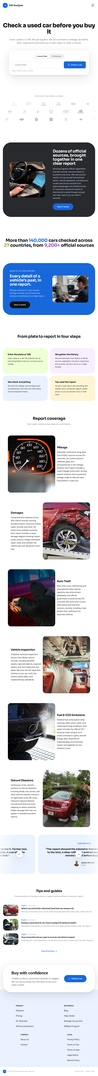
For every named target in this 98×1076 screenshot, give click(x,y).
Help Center (69, 1015)
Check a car (76, 65)
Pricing (19, 1015)
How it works (63, 206)
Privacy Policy (73, 1039)
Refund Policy (73, 1060)
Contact (24, 1044)
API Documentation (25, 1026)
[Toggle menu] (92, 5)
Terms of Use (73, 1044)
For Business (21, 1021)
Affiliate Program (71, 1026)
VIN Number (57, 56)
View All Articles (47, 951)
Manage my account (73, 1021)
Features (20, 1010)
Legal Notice (72, 1055)
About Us (25, 1039)
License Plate (42, 56)
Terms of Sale (73, 1050)
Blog (66, 1010)
